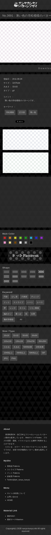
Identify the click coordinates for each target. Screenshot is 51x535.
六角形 (24, 297)
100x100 (7, 341)
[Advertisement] (25, 202)
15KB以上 (8, 353)
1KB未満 (40, 347)
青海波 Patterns (13, 466)
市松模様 (10, 112)
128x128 (19, 341)
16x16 (6, 335)
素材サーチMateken (15, 519)
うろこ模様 (34, 308)
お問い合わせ (12, 497)
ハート (30, 302)
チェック (35, 297)
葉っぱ (18, 314)
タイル (22, 308)
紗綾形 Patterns (13, 476)
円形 (6, 297)
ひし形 (14, 297)
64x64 (34, 335)
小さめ (7, 347)
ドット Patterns (13, 473)
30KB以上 (20, 353)
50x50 (25, 335)
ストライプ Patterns (15, 470)
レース (40, 302)
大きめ (16, 347)
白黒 (33, 314)
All (21, 319)
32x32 (16, 335)
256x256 (31, 341)
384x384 (42, 341)
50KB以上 (33, 353)
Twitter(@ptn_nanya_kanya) (18, 480)
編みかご (8, 314)
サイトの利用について (16, 493)
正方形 (22, 112)
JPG (6, 358)
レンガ (13, 308)
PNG (14, 358)
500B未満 (27, 347)
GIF (43, 353)
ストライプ (18, 302)
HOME (10, 500)
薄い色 (33, 112)
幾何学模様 (9, 319)
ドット (7, 302)
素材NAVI (11, 516)
